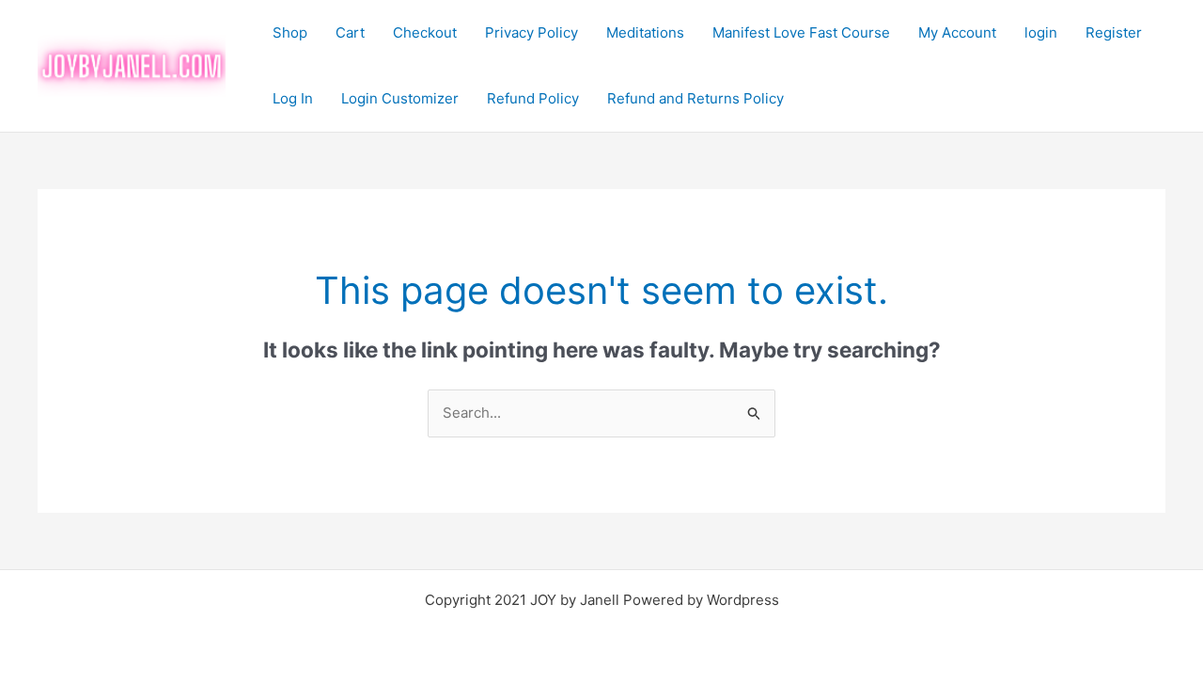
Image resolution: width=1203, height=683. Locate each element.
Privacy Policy (531, 32)
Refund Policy (533, 98)
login (1040, 32)
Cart (350, 32)
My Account (957, 32)
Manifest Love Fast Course (801, 32)
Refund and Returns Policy (695, 98)
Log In (293, 98)
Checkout (425, 32)
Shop (290, 32)
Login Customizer (400, 98)
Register (1114, 32)
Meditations (645, 32)
